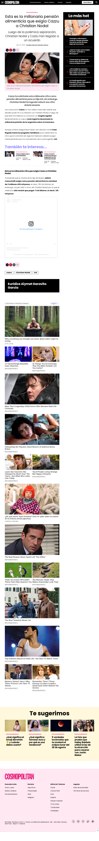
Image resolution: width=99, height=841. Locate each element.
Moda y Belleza (49, 2)
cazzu (9, 272)
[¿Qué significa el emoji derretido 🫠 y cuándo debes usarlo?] (15, 725)
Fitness (60, 2)
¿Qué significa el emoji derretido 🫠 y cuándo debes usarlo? (15, 741)
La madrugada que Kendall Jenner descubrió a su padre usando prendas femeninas (79, 83)
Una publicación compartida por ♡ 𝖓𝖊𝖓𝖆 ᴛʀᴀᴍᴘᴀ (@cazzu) (31, 254)
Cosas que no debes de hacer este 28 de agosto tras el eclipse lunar (79, 61)
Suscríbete (87, 2)
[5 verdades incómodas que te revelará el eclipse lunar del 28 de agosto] (60, 725)
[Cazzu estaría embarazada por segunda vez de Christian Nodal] (38, 154)
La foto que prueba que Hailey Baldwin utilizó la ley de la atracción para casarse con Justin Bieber (83, 746)
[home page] (12, 2)
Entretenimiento (35, 2)
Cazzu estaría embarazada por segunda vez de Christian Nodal (50, 156)
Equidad (68, 2)
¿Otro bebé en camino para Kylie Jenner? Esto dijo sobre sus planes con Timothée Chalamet (79, 72)
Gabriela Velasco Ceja (26, 158)
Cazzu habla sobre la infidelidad (23, 155)
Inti (35, 272)
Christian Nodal (23, 272)
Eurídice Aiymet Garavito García (37, 45)
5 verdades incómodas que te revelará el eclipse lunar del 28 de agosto (60, 742)
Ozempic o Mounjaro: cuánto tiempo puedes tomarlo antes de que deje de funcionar (78, 41)
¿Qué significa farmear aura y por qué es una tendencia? (37, 741)
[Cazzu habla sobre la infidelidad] (10, 154)
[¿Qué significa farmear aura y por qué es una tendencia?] (38, 725)
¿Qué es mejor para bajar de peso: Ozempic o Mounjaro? (79, 52)
